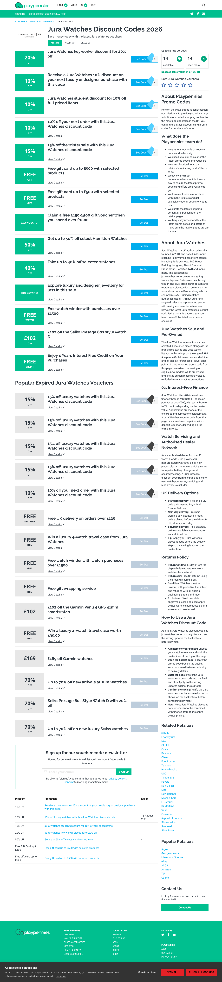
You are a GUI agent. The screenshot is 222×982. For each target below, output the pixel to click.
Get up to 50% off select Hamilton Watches (69, 839)
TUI (163, 873)
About (164, 949)
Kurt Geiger (167, 785)
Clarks (165, 757)
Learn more (61, 976)
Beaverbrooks (169, 769)
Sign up (124, 771)
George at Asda (170, 853)
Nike (163, 741)
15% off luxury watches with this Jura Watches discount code (80, 817)
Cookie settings (147, 972)
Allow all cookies (201, 972)
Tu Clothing (119, 938)
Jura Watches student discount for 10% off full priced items (79, 825)
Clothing (69, 934)
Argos (164, 849)
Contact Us (185, 907)
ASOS (164, 865)
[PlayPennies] (32, 5)
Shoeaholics (168, 822)
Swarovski (167, 826)
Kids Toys (68, 946)
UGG (164, 773)
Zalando (166, 765)
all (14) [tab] (55, 42)
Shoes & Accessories (41, 21)
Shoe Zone (167, 830)
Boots (116, 950)
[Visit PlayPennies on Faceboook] (198, 14)
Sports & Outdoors (73, 954)
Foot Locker (168, 761)
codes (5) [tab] (69, 42)
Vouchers (77, 5)
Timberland (168, 777)
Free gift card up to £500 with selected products (72, 847)
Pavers (165, 781)
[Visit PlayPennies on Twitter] (192, 14)
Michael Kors (168, 797)
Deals (59, 5)
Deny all (172, 972)
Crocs (164, 749)
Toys (93, 5)
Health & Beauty (72, 950)
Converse (166, 814)
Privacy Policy (169, 957)
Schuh (165, 733)
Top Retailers (120, 930)
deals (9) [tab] (85, 42)
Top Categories (72, 930)
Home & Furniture (73, 938)
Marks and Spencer (172, 857)
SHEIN (115, 954)
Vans (164, 810)
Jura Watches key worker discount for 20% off (71, 832)
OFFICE (165, 745)
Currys (165, 877)
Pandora (166, 753)
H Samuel (167, 802)
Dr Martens (167, 806)
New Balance (168, 793)
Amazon (166, 869)
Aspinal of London (172, 818)
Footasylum (168, 737)
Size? (164, 789)
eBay (164, 861)
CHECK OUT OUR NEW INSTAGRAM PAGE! (47, 14)
